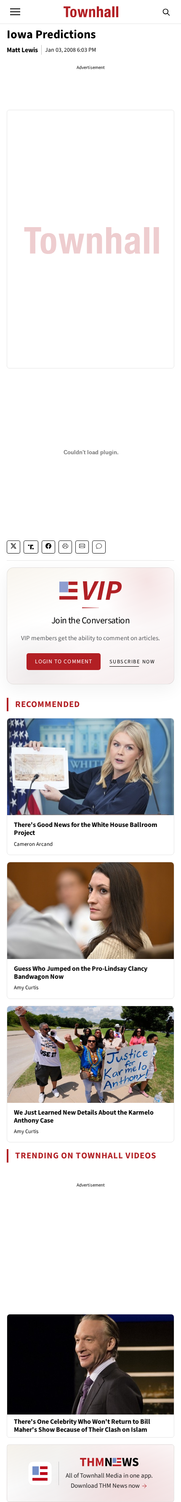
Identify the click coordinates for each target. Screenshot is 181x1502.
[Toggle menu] (15, 11)
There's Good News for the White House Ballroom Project (85, 828)
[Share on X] (13, 547)
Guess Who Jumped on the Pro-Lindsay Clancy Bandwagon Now (80, 972)
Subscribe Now (132, 661)
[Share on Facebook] (48, 547)
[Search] (166, 12)
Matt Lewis (22, 50)
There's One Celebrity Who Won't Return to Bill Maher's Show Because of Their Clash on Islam (82, 1426)
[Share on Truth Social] (31, 547)
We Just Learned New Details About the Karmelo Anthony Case (84, 1116)
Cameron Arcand (33, 844)
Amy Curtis (26, 987)
